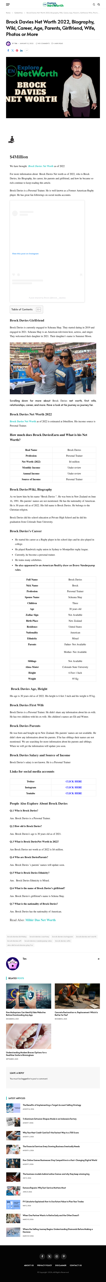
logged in (25, 1078)
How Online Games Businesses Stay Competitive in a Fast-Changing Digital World (60, 1160)
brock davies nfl (14, 941)
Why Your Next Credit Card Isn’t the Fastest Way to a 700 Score (51, 1132)
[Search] (98, 4)
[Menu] (8, 4)
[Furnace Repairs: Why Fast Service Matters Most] (13, 1191)
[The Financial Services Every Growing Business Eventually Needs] (13, 1149)
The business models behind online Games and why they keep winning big (56, 1174)
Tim (15, 43)
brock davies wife (63, 941)
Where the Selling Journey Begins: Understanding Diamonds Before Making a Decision (58, 1230)
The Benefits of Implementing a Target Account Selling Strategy (52, 1105)
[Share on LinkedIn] (21, 50)
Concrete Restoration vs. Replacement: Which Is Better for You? (76, 1013)
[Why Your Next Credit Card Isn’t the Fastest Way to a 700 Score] (13, 1135)
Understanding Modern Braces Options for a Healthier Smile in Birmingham (26, 1053)
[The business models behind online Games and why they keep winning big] (13, 1177)
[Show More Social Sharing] (27, 50)
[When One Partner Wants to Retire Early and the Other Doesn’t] (13, 1218)
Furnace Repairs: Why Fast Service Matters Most (44, 1187)
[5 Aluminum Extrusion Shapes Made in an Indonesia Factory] (13, 1122)
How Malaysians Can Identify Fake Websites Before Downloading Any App (26, 1013)
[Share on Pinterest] (17, 50)
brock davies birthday (16, 936)
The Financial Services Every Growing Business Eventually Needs (51, 1146)
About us (29, 1265)
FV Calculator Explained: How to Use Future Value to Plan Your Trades (53, 1201)
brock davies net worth (86, 936)
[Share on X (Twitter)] (12, 50)
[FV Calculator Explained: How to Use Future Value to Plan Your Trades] (13, 1204)
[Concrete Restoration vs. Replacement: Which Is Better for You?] (77, 996)
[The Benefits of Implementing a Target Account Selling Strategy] (13, 1108)
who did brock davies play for (20, 945)
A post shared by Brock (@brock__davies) (47, 298)
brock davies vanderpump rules (38, 941)
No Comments (44, 43)
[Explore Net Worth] (53, 4)
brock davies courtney (39, 936)
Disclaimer (60, 1265)
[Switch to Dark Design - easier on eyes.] (94, 4)
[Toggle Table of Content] (37, 309)
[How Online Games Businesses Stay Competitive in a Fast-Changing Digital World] (13, 1163)
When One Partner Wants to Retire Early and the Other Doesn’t (51, 1215)
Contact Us (76, 1265)
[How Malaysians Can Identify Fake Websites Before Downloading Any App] (28, 996)
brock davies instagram (62, 936)
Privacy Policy (44, 1265)
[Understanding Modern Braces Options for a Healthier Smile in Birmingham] (28, 1036)
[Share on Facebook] (8, 50)
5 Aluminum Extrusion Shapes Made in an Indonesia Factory (49, 1118)
